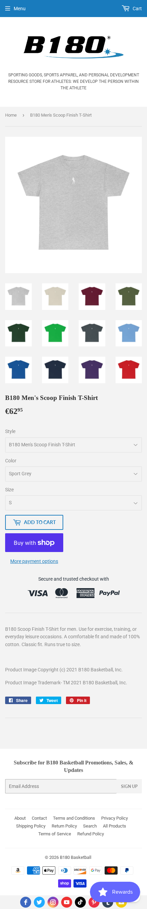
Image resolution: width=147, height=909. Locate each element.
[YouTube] (66, 902)
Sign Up (129, 786)
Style (10, 431)
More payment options (34, 561)
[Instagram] (53, 902)
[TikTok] (80, 902)
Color (10, 460)
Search (90, 826)
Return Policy (64, 826)
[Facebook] (25, 902)
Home (11, 115)
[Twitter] (39, 902)
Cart (137, 8)
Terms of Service (54, 833)
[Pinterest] (94, 902)
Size (9, 489)
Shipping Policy (30, 826)
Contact (39, 818)
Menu (20, 8)
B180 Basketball (75, 857)
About (20, 818)
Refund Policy (90, 833)
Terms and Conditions (74, 818)
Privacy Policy (114, 818)
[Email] (121, 902)
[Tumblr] (107, 902)
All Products (114, 826)
